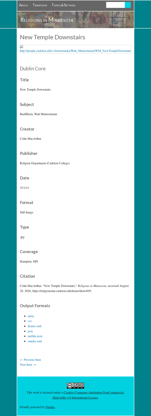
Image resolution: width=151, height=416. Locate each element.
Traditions (40, 5)
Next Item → (28, 364)
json (30, 331)
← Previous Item (30, 359)
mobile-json (35, 336)
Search (128, 5)
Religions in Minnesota (46, 19)
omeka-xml (35, 341)
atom (31, 316)
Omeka (50, 407)
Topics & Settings (63, 5)
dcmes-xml (34, 326)
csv (30, 321)
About (23, 5)
